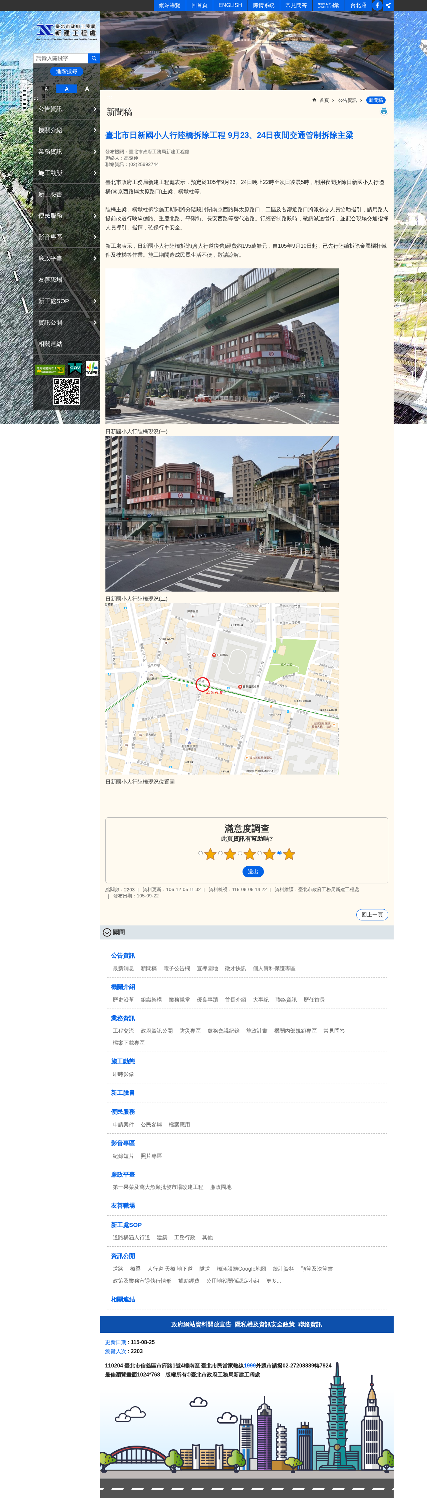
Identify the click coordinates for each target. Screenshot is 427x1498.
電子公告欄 (176, 968)
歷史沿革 (123, 1000)
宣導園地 (207, 968)
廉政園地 (221, 1187)
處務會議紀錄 (223, 1031)
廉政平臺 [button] (50, 258)
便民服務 (123, 1111)
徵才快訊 (235, 968)
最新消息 (123, 968)
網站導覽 (169, 5)
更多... (273, 1281)
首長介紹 (235, 1000)
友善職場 (50, 279)
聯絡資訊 (286, 1000)
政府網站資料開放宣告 (201, 1324)
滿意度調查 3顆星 (250, 854)
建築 (162, 1237)
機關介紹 (123, 987)
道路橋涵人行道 (131, 1237)
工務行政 (184, 1237)
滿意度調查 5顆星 (289, 854)
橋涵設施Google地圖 (241, 1269)
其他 (207, 1237)
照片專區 (151, 1156)
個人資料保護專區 (274, 968)
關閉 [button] (119, 932)
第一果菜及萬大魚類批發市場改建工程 (158, 1187)
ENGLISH (230, 5)
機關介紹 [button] (50, 130)
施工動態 (123, 1061)
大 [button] (87, 88)
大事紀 (261, 1000)
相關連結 (50, 344)
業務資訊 (123, 1018)
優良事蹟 (207, 1000)
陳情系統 (264, 5)
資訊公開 (123, 1256)
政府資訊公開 (157, 1031)
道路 (118, 1269)
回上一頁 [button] (372, 914)
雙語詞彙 (328, 5)
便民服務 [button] (50, 215)
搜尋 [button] (94, 58)
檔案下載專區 (129, 1043)
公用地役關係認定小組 (233, 1281)
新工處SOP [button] (53, 301)
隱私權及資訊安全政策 (265, 1324)
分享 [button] (388, 5)
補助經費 (188, 1281)
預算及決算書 (317, 1269)
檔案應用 (179, 1124)
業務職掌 (179, 1000)
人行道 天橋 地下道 (170, 1269)
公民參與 (151, 1124)
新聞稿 (376, 100)
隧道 (204, 1269)
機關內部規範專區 (295, 1031)
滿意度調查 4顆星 (269, 854)
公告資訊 (347, 100)
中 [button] (66, 88)
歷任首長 (314, 1000)
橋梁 (135, 1269)
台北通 (358, 5)
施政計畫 (257, 1031)
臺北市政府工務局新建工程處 (66, 32)
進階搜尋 (66, 71)
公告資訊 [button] (50, 108)
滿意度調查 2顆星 (230, 854)
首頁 (324, 100)
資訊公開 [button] (50, 322)
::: (35, 98)
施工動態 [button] (50, 173)
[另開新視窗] (50, 370)
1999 (250, 1365)
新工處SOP (126, 1225)
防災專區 (190, 1031)
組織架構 (151, 1000)
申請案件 (123, 1124)
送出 (236, 871)
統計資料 (283, 1269)
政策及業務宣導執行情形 (142, 1281)
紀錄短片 (123, 1156)
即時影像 (123, 1074)
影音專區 (123, 1143)
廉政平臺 (123, 1174)
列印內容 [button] (384, 111)
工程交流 (123, 1031)
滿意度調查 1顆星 (210, 854)
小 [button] (46, 88)
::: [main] (109, 97)
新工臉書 (377, 5)
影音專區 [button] (50, 237)
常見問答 (296, 5)
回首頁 (199, 5)
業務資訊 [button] (50, 151)
